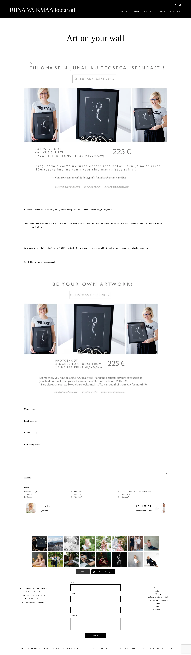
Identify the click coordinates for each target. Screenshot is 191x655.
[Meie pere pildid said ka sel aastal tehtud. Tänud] (135, 543)
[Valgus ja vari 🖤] (119, 559)
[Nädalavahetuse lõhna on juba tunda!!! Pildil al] (103, 543)
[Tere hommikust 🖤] (87, 559)
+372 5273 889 (34, 599)
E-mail (73, 594)
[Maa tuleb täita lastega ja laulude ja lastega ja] (87, 543)
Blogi (162, 11)
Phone (30, 433)
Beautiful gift (76, 492)
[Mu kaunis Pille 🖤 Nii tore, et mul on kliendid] (39, 559)
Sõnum (73, 616)
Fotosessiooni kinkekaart (158, 600)
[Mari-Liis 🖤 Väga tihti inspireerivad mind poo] (151, 559)
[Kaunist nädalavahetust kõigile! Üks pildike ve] (135, 559)
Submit (27, 478)
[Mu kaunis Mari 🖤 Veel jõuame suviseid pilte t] (119, 543)
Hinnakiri (175, 11)
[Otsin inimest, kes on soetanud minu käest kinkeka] (39, 543)
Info (136, 11)
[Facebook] (175, 5)
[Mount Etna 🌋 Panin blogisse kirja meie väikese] (55, 543)
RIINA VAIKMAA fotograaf (42, 10)
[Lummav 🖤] (103, 559)
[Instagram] (180, 5)
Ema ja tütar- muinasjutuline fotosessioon (134, 492)
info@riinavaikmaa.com (34, 602)
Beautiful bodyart (31, 492)
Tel (72, 605)
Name (30, 409)
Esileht (125, 11)
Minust (158, 594)
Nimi (72, 583)
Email (30, 421)
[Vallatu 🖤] (71, 559)
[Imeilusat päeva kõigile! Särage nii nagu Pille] (151, 543)
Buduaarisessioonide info (158, 597)
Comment (32, 445)
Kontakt (149, 11)
